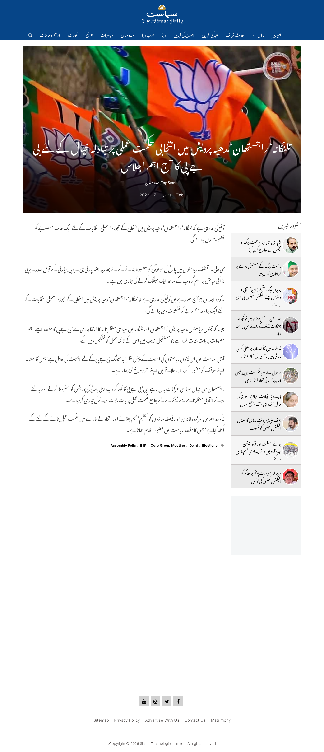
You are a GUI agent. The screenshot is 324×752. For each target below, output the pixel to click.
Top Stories (170, 181)
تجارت (73, 34)
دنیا (164, 34)
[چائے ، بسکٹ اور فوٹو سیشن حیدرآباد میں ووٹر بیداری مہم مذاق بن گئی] (290, 450)
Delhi (193, 445)
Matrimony (221, 720)
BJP (143, 445)
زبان (261, 34)
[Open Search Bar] (30, 34)
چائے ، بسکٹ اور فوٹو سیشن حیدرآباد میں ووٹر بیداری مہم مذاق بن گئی (258, 450)
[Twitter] (166, 701)
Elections (210, 445)
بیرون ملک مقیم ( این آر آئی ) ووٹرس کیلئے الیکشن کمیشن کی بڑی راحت (258, 296)
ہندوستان (127, 34)
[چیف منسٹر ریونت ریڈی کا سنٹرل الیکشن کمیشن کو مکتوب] (290, 423)
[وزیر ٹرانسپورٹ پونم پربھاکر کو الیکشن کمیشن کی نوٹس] (290, 476)
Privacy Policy (127, 720)
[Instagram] (155, 701)
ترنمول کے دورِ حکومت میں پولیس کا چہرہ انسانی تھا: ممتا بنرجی (258, 375)
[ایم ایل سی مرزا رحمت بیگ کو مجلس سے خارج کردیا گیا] (290, 245)
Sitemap (101, 720)
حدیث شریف (235, 34)
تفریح (89, 34)
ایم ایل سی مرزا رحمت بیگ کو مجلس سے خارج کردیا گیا (261, 245)
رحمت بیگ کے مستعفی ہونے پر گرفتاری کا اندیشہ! (258, 269)
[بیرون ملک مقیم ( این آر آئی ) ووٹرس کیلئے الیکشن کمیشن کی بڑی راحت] (290, 296)
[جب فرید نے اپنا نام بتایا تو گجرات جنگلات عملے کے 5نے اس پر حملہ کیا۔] (290, 325)
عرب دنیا (148, 34)
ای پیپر (276, 34)
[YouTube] (144, 701)
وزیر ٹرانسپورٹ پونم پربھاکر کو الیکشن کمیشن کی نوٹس (261, 476)
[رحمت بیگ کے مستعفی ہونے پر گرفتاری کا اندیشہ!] (290, 269)
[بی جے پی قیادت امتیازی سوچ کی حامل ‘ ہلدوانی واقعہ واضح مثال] (290, 399)
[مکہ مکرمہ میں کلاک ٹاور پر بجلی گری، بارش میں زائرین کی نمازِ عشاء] (290, 351)
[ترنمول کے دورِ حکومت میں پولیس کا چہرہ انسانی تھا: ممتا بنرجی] (290, 375)
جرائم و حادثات (50, 34)
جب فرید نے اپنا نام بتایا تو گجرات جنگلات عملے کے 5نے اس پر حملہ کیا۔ (257, 325)
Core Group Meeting (168, 445)
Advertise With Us (162, 720)
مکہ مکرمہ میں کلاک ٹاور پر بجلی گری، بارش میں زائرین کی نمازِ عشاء (258, 351)
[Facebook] (178, 701)
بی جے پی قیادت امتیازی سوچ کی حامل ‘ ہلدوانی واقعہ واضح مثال (259, 399)
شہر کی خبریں (210, 34)
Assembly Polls (123, 445)
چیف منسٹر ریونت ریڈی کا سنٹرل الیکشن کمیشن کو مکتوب (259, 423)
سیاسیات (106, 34)
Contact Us (195, 720)
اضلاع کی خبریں (183, 34)
